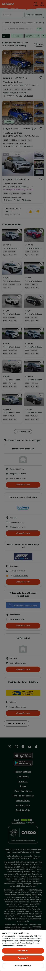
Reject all (23, 958)
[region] (23, 950)
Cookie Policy (7, 945)
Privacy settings (23, 965)
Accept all (23, 950)
